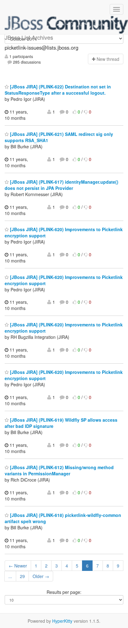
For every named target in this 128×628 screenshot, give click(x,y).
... (10, 576)
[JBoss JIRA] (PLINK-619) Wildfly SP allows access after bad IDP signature (61, 423)
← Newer (18, 566)
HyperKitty (62, 621)
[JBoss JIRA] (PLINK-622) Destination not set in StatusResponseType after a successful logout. (58, 89)
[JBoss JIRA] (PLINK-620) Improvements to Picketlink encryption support (64, 280)
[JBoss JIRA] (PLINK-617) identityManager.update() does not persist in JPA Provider (61, 185)
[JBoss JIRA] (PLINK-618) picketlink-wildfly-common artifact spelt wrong (63, 518)
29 (22, 576)
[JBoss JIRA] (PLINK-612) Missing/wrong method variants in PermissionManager (59, 470)
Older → (41, 576)
